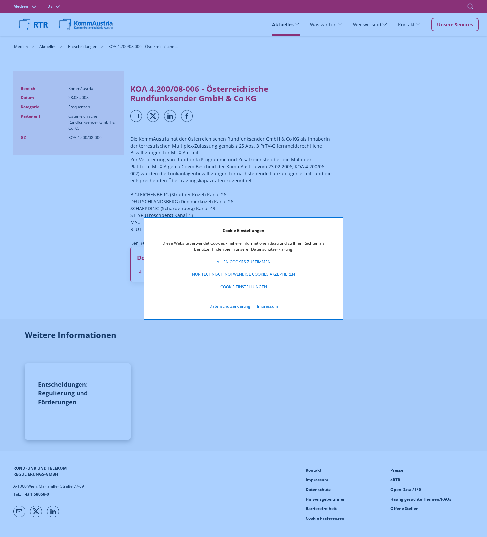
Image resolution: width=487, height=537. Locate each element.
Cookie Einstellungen (243, 287)
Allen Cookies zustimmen (244, 262)
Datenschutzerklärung (229, 306)
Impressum (267, 306)
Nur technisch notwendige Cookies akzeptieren (243, 274)
